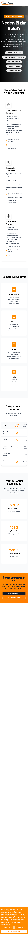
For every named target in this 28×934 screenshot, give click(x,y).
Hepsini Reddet (20, 927)
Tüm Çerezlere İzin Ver (14, 931)
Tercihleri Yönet (7, 927)
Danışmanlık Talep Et (12, 593)
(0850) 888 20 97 (15, 597)
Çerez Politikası (12, 922)
